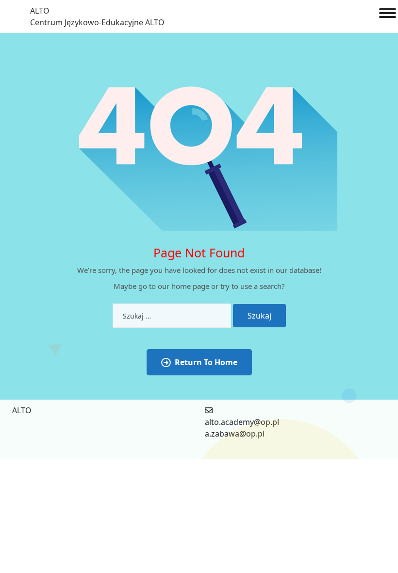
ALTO (40, 10)
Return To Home (206, 362)
